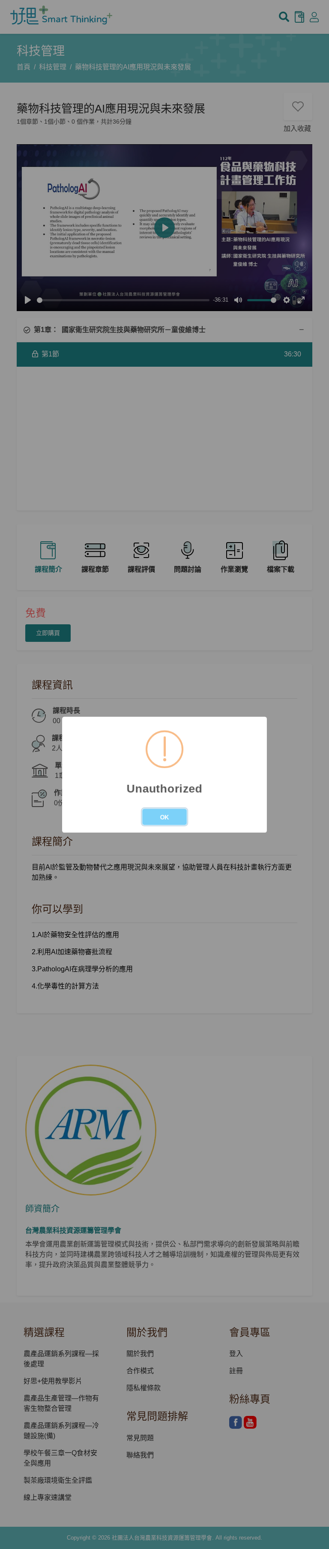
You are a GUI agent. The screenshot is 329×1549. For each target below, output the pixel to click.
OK (164, 817)
